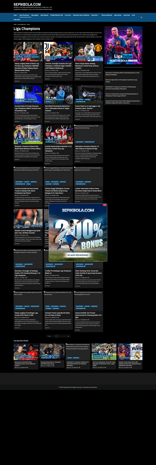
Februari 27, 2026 (55, 70)
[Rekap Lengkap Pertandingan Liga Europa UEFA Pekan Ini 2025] (28, 301)
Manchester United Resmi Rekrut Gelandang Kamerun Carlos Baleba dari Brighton (123, 73)
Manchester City (27, 101)
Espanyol (70, 357)
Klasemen (94, 15)
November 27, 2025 (55, 153)
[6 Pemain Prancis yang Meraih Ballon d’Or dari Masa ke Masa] (58, 301)
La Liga (49, 355)
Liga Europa (117, 15)
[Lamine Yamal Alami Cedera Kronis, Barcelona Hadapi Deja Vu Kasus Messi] (88, 176)
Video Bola (17, 20)
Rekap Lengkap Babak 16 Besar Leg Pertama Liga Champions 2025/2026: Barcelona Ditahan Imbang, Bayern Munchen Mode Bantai (27, 66)
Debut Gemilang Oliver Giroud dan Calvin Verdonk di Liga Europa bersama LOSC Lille (88, 273)
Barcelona (23, 54)
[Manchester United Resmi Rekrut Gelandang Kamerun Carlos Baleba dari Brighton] (26, 351)
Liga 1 (15, 15)
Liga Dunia (126, 15)
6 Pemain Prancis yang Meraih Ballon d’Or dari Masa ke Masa (57, 314)
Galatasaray (27, 57)
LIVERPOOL (18, 59)
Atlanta (17, 54)
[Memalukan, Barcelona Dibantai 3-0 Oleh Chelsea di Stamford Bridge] (88, 134)
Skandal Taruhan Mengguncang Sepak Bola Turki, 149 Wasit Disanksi (27, 231)
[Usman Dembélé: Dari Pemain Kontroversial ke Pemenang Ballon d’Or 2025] (88, 301)
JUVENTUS (55, 57)
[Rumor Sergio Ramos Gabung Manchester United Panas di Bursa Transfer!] (88, 51)
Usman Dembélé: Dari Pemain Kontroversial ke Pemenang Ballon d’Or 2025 (88, 315)
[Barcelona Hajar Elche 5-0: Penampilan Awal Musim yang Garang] (52, 351)
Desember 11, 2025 (25, 113)
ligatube (18, 72)
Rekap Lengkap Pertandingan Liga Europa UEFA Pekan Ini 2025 (26, 314)
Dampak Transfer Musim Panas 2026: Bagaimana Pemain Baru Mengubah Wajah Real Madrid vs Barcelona (123, 102)
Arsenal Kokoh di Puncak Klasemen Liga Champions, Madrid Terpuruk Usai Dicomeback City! (28, 108)
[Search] (141, 17)
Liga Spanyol (44, 15)
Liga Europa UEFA (28, 139)
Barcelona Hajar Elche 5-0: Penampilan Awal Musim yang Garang (121, 80)
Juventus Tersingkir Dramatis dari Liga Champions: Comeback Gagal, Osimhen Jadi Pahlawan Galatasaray (58, 65)
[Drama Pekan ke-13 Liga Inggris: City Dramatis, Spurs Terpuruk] (88, 94)
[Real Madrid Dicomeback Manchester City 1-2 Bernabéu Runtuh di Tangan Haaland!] (58, 94)
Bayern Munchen (19, 57)
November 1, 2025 (25, 235)
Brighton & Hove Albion (26, 355)
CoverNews (85, 387)
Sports (53, 357)
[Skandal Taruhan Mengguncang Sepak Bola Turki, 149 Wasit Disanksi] (28, 218)
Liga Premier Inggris (20, 357)
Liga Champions (24, 15)
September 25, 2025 (25, 317)
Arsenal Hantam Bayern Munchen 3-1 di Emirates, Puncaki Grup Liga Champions (58, 148)
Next (68, 336)
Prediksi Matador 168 (56, 15)
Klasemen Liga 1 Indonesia (81, 15)
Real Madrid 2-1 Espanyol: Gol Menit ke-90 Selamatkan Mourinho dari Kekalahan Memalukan (121, 87)
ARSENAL (18, 99)
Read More (17, 81)
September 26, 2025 (85, 277)
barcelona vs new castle (32, 54)
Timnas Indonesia (106, 15)
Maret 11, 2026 (24, 72)
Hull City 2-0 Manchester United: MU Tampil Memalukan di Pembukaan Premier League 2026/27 (122, 95)
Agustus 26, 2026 (25, 367)
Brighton (17, 355)
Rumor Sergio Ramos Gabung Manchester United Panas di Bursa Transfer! (87, 65)
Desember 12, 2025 (85, 70)
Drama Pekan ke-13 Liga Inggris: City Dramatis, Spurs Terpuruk (87, 107)
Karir (133, 15)
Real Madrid (89, 59)
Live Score (68, 15)
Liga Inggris (34, 15)
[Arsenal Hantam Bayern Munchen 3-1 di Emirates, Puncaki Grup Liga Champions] (58, 134)
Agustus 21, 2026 (129, 367)
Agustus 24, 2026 (51, 365)
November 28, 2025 (25, 151)
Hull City (95, 353)
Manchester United (96, 57)
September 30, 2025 (55, 275)
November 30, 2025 (85, 110)
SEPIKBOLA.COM (27, 4)
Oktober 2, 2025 (24, 277)
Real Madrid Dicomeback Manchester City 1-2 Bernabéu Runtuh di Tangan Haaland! (57, 108)
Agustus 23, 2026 (103, 367)
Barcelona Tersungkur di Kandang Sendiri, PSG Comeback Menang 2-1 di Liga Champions (27, 273)
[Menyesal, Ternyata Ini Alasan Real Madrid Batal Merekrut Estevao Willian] (28, 134)
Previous (49, 336)
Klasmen (47, 181)
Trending (28, 184)
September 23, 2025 (55, 317)
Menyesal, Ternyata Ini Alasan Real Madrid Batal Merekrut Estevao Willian (28, 147)
